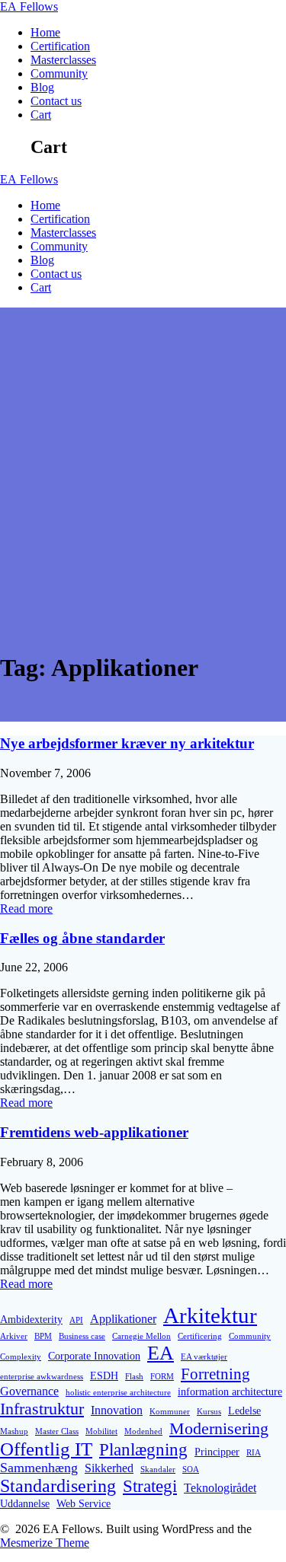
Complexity (20, 1357)
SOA (190, 1469)
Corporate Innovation (94, 1356)
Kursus (209, 1411)
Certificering (200, 1336)
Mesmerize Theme (44, 1542)
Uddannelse (25, 1503)
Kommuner (169, 1411)
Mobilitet (101, 1431)
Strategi (150, 1486)
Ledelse (244, 1410)
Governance (29, 1391)
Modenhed (143, 1431)
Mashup (14, 1431)
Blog (42, 87)
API (76, 1320)
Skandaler (157, 1469)
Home (45, 32)
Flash (134, 1376)
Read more (26, 908)
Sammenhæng (39, 1467)
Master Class (57, 1431)
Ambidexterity (31, 1319)
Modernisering (218, 1428)
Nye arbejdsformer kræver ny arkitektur (127, 743)
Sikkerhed (109, 1468)
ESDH (104, 1375)
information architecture (230, 1391)
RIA (253, 1453)
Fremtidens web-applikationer (94, 1132)
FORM (162, 1376)
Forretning (215, 1374)
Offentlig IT (46, 1449)
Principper (216, 1452)
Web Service (83, 1503)
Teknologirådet (220, 1488)
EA (29, 6)
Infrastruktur (42, 1408)
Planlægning (143, 1449)
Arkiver (13, 1336)
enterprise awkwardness (41, 1376)
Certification (60, 46)
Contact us (56, 100)
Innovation (117, 1410)
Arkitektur (210, 1315)
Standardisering (58, 1486)
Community (59, 73)
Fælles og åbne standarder (82, 938)
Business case (82, 1336)
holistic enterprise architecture (118, 1392)
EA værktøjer (204, 1357)
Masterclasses (63, 59)
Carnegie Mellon (141, 1336)
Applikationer (123, 1319)
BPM (43, 1336)
